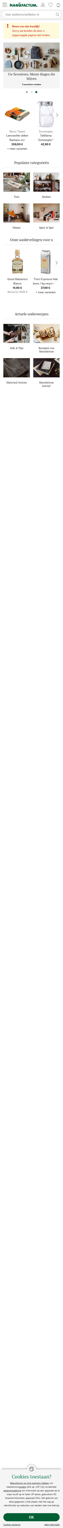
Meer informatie (52, 1524)
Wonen (16, 227)
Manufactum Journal (46, 384)
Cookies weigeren (11, 1524)
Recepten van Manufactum (46, 349)
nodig (23, 1486)
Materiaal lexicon (16, 382)
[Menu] (5, 4)
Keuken (46, 196)
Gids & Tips (16, 348)
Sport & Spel (46, 227)
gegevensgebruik (12, 1490)
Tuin (16, 196)
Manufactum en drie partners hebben (29, 1483)
